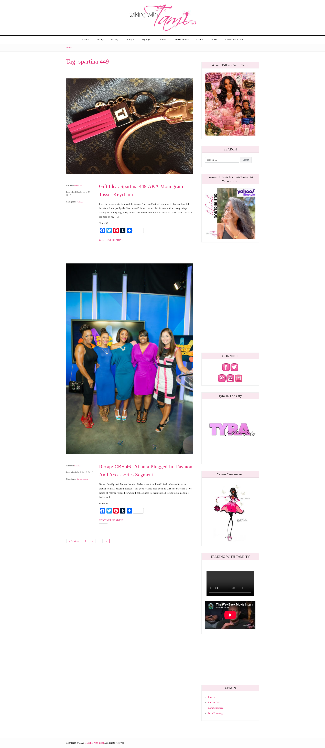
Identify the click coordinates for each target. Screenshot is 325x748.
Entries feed (214, 702)
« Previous (74, 541)
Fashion (85, 39)
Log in (211, 697)
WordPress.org (215, 713)
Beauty (100, 39)
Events (199, 39)
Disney (114, 39)
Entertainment (182, 39)
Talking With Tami (234, 39)
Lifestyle (130, 39)
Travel (214, 39)
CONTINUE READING (111, 240)
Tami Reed (78, 186)
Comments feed (216, 708)
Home (69, 47)
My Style (146, 39)
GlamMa (163, 39)
